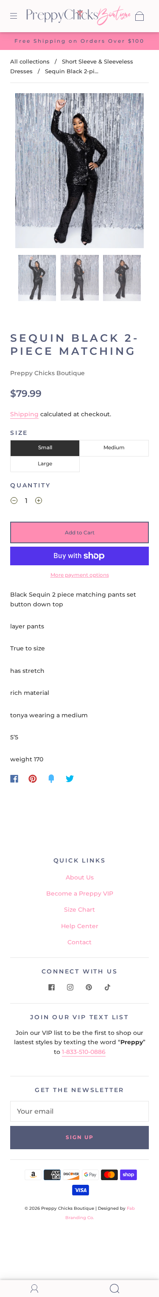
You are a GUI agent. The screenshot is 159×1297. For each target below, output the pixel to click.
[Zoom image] (79, 172)
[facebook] (51, 987)
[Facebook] (14, 778)
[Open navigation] (19, 16)
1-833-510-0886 (84, 1052)
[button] (28, 172)
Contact (79, 942)
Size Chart (79, 909)
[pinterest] (89, 987)
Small (45, 447)
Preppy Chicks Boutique (47, 373)
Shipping (24, 414)
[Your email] (79, 1111)
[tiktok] (107, 987)
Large (45, 463)
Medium (114, 447)
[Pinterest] (32, 778)
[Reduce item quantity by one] (14, 502)
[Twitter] (70, 778)
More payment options (79, 575)
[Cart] (139, 16)
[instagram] (70, 987)
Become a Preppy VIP (79, 893)
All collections (30, 61)
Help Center (79, 926)
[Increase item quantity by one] (38, 502)
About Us (80, 877)
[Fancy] (51, 778)
